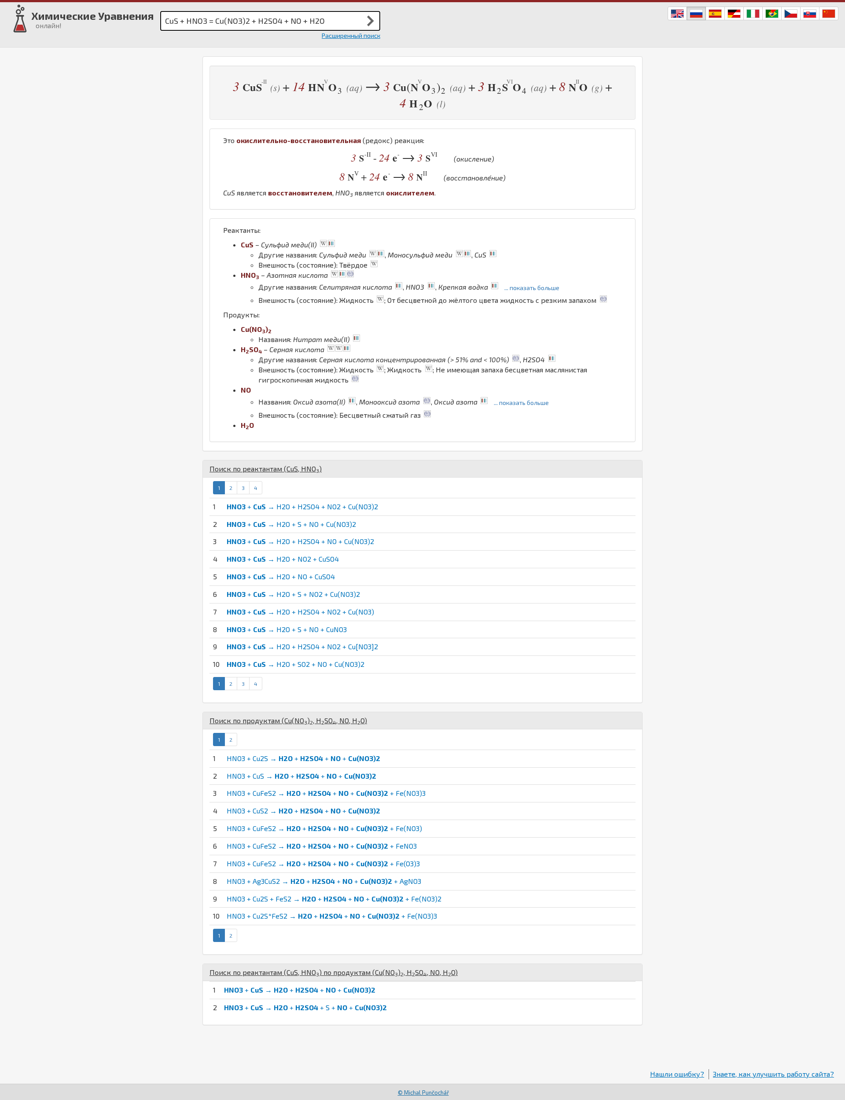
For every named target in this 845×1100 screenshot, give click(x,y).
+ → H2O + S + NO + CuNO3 (287, 629)
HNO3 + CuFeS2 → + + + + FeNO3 (322, 846)
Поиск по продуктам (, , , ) (288, 720)
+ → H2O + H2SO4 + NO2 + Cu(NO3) (300, 611)
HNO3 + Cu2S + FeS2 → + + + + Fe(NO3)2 (334, 898)
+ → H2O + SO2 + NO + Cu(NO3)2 (295, 664)
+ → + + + (299, 990)
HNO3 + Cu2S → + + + (303, 758)
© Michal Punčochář (423, 1092)
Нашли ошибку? (677, 1074)
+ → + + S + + (305, 1007)
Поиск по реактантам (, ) (265, 468)
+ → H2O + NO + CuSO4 (281, 576)
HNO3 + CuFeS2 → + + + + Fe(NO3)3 (326, 793)
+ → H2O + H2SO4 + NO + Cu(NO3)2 (300, 541)
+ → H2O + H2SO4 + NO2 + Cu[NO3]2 (302, 646)
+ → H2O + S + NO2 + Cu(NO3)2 (293, 594)
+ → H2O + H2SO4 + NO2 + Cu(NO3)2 (302, 506)
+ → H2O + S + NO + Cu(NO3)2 (291, 524)
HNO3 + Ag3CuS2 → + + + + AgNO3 (324, 881)
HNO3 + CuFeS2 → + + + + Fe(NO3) (324, 828)
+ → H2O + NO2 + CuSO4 (283, 559)
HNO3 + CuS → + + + (301, 776)
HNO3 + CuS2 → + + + (303, 810)
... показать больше (531, 287)
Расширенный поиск (351, 35)
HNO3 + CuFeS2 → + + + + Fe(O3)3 (323, 863)
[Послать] (370, 21)
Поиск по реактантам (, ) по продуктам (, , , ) (333, 972)
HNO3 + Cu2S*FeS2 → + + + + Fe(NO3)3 (332, 916)
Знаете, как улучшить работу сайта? (773, 1074)
